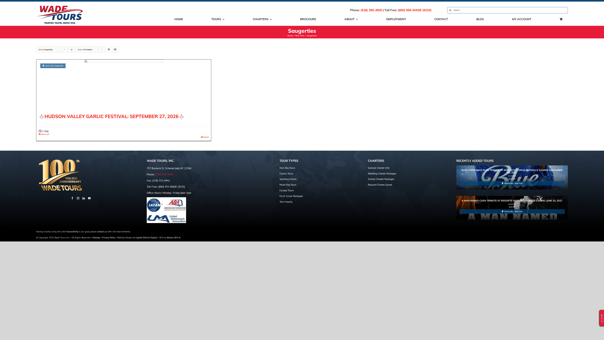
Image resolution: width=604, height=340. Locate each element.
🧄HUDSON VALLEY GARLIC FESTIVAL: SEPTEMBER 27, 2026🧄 (111, 116)
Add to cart (45, 134)
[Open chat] (601, 318)
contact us (102, 231)
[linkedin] (83, 198)
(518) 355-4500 (371, 10)
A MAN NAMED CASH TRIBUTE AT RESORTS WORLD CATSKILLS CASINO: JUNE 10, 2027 (512, 200)
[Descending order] (72, 49)
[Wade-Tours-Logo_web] (59, 6)
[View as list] (115, 49)
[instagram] (78, 198)
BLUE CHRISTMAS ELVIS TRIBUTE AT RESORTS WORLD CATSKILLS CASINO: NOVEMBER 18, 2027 (512, 171)
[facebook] (72, 198)
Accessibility (72, 231)
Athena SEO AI (173, 237)
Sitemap (96, 237)
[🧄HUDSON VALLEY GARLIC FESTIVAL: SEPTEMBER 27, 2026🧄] (123, 85)
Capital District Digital (146, 237)
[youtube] (89, 198)
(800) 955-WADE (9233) (414, 10)
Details (206, 137)
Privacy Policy (108, 237)
